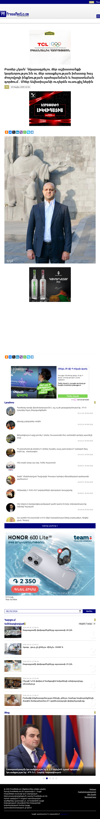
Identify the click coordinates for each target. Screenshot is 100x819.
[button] (44, 778)
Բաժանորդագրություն (87, 792)
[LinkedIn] (17, 132)
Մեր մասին (91, 794)
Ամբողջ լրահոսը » (50, 526)
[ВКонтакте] (10, 132)
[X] (13, 132)
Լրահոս (9, 402)
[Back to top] (95, 814)
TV (7, 87)
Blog (7, 712)
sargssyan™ (65, 814)
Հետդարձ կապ (90, 797)
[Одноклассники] (6, 132)
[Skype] (28, 132)
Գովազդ (93, 789)
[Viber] (21, 132)
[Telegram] (32, 132)
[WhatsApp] (24, 132)
